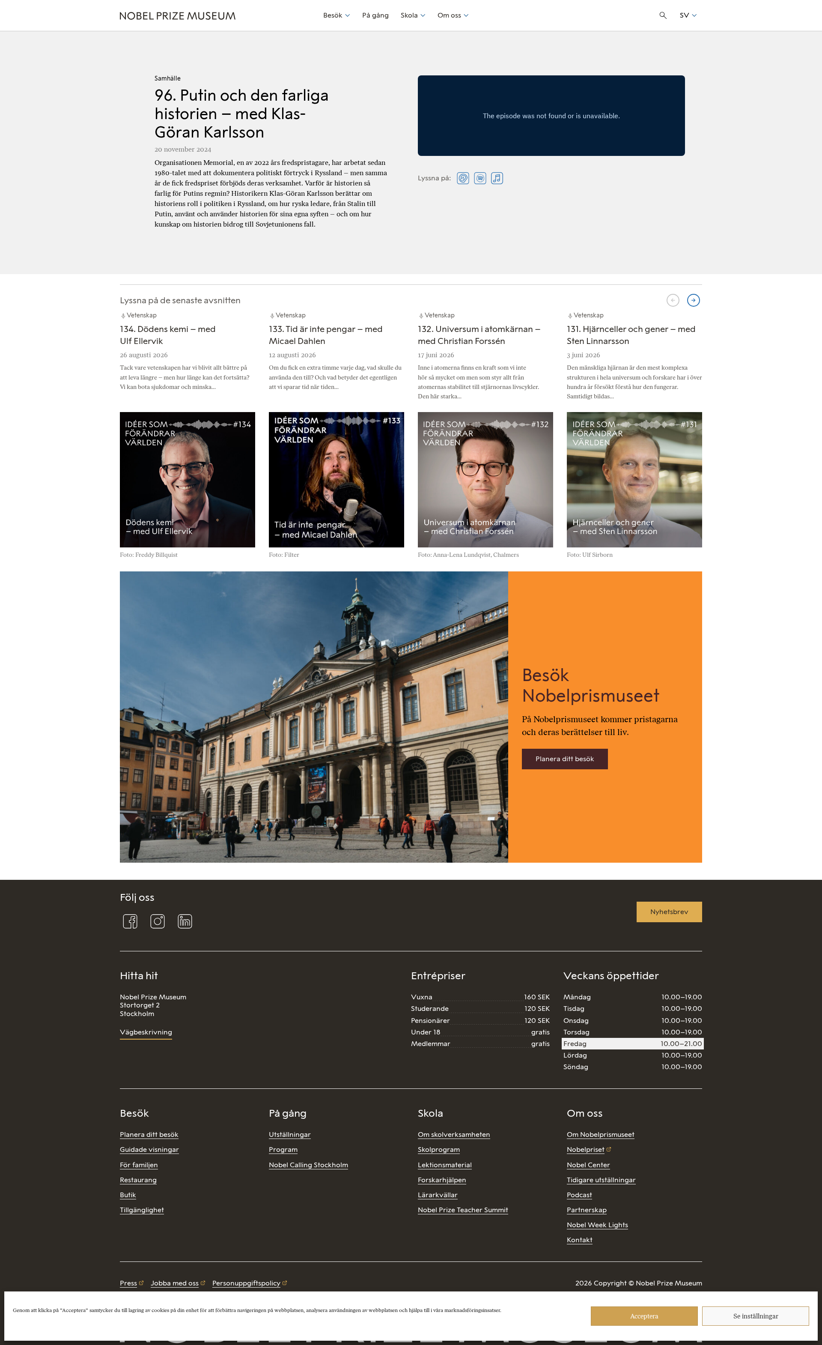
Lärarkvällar (438, 1195)
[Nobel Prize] (217, 15)
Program (283, 1149)
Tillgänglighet (142, 1210)
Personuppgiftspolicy (246, 1283)
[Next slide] (693, 300)
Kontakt (580, 1240)
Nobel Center (588, 1165)
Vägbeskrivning (146, 1032)
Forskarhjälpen (442, 1180)
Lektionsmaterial (445, 1165)
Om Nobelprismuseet (600, 1134)
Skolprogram (439, 1149)
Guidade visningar (149, 1149)
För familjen (139, 1165)
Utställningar (290, 1134)
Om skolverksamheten (454, 1134)
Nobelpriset (586, 1149)
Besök (332, 15)
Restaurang (138, 1180)
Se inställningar (755, 1316)
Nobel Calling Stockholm (308, 1165)
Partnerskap (587, 1210)
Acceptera (644, 1316)
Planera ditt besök (565, 759)
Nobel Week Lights (597, 1225)
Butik (128, 1195)
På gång (375, 15)
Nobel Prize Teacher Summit (463, 1210)
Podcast (579, 1195)
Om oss (449, 15)
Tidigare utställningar (601, 1180)
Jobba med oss (175, 1283)
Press (128, 1283)
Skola (409, 15)
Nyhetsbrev (669, 912)
